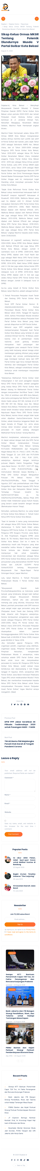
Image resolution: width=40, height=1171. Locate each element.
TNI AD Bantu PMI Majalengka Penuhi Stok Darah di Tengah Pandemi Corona (19, 744)
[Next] (21, 1060)
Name (7, 795)
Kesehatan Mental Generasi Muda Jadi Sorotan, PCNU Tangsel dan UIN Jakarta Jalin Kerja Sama (20, 1130)
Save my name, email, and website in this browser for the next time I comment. (20, 826)
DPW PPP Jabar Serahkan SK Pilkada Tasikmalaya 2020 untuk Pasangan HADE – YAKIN (20, 724)
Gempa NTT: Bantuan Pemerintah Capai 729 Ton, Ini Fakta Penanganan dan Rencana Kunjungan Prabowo (20, 978)
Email (7, 803)
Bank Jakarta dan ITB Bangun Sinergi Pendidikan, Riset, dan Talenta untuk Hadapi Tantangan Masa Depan (20, 1014)
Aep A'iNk (9, 1056)
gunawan (9, 985)
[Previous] (18, 1060)
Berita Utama (13, 1026)
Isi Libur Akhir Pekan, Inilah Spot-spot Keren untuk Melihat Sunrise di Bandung (24, 861)
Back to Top (21, 1165)
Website (8, 812)
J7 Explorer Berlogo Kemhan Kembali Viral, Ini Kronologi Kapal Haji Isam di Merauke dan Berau (20, 1120)
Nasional (12, 953)
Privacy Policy (30, 929)
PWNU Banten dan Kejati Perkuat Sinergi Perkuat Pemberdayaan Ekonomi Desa (20, 1050)
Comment (9, 778)
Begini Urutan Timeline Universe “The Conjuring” (24, 875)
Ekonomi (12, 989)
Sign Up (20, 924)
